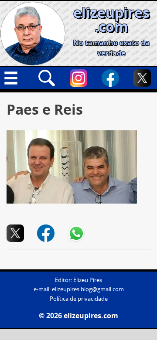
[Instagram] (78, 78)
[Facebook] (110, 78)
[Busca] (46, 78)
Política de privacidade (79, 299)
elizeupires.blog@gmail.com (88, 289)
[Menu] (14, 78)
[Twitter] (142, 78)
